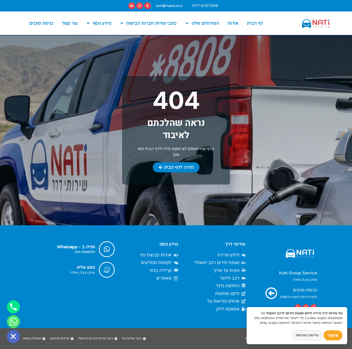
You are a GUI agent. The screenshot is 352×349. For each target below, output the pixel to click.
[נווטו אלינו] (107, 270)
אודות (232, 23)
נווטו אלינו (86, 267)
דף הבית (255, 23)
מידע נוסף (102, 23)
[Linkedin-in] (131, 5)
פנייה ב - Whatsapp (76, 246)
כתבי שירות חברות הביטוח (151, 23)
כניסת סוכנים (41, 23)
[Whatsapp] (13, 321)
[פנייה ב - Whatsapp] (107, 249)
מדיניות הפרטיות (307, 335)
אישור (333, 335)
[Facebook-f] (147, 5)
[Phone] (13, 306)
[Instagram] (139, 5)
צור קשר (70, 23)
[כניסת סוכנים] (271, 293)
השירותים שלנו (205, 23)
